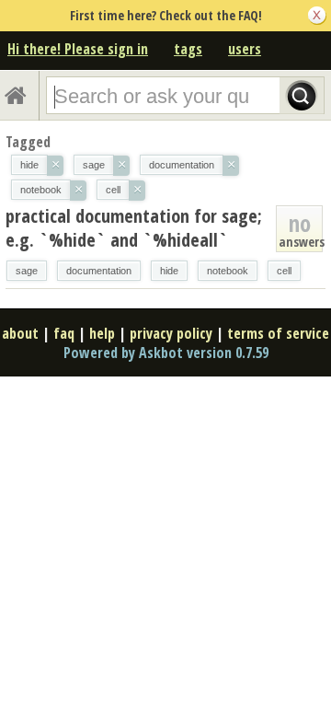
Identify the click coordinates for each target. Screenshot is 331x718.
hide (169, 270)
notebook (227, 270)
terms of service (278, 333)
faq (63, 333)
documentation (98, 270)
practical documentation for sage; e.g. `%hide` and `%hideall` (134, 227)
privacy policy (171, 333)
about (20, 333)
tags (188, 49)
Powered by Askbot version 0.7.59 (165, 352)
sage (27, 270)
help (102, 333)
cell (284, 270)
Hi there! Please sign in (77, 49)
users (244, 49)
